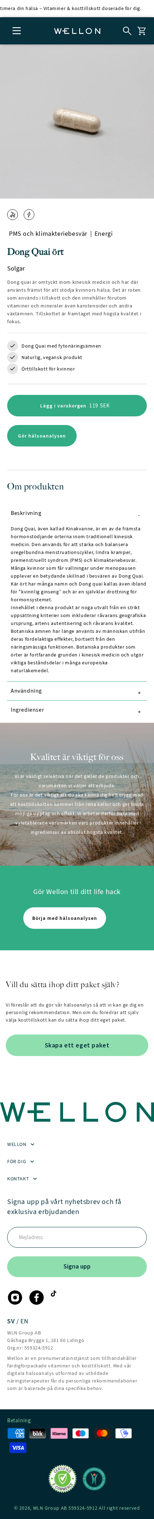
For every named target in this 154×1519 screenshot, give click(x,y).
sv (11, 1321)
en (24, 1321)
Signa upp (77, 1266)
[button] (17, 31)
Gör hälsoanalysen (42, 436)
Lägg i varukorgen (83, 409)
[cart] (141, 31)
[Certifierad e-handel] (62, 1479)
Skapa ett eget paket (77, 1045)
